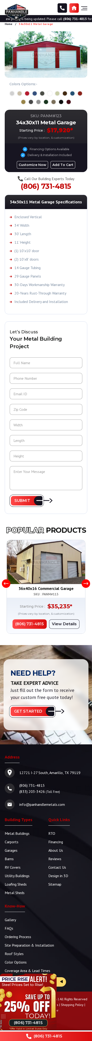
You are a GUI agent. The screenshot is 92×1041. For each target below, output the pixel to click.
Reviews (54, 858)
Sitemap (54, 884)
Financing (55, 841)
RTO (51, 833)
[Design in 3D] (74, 8)
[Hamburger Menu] (84, 8)
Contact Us (57, 867)
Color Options (16, 962)
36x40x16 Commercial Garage (46, 588)
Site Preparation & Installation (29, 945)
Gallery (10, 919)
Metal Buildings (17, 833)
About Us (55, 850)
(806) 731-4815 (67, 19)
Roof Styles (14, 953)
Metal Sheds (15, 892)
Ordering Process (18, 936)
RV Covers (13, 867)
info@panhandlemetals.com (42, 804)
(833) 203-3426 (32, 791)
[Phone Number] (62, 8)
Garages (11, 850)
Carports (11, 841)
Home (8, 24)
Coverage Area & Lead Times (27, 970)
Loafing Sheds (16, 884)
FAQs (9, 928)
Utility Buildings (17, 875)
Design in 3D (58, 875)
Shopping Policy (72, 1005)
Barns (9, 858)
